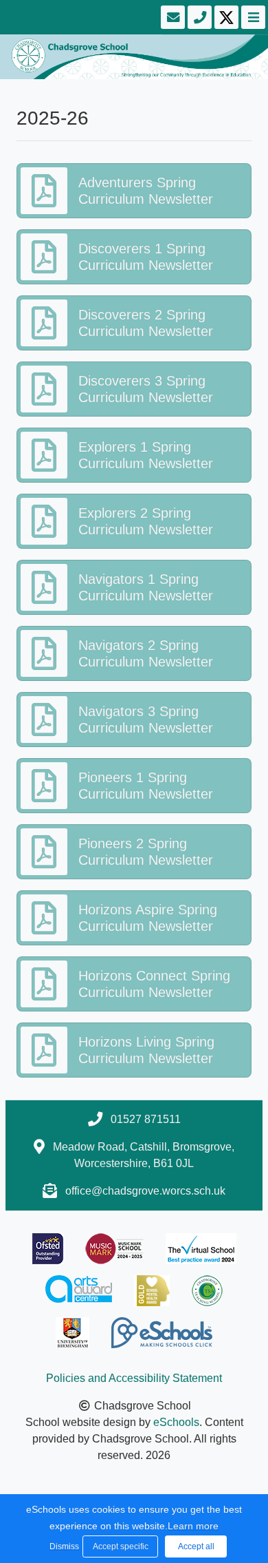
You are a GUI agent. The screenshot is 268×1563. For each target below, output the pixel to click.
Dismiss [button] (62, 1546)
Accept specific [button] (120, 1546)
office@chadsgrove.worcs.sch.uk (145, 1191)
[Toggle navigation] (251, 17)
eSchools (176, 1422)
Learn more (193, 1525)
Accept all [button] (196, 1546)
